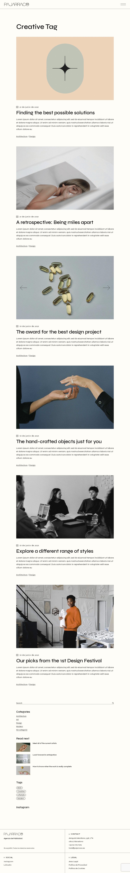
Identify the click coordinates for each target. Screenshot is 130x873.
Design (32, 136)
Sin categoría (21, 730)
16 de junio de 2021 (29, 326)
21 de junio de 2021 (29, 107)
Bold (19, 788)
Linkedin (8, 865)
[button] (23, 287)
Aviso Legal (73, 861)
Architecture (21, 136)
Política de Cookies (77, 868)
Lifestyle (21, 795)
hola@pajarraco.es (77, 848)
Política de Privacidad (78, 865)
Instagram (8, 861)
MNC (11, 848)
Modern (19, 726)
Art (17, 719)
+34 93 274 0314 (75, 845)
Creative (21, 791)
